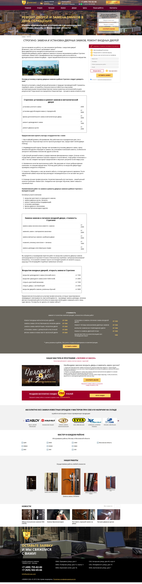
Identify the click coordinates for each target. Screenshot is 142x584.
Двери (74, 8)
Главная (28, 8)
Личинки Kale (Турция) (48, 424)
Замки (63, 8)
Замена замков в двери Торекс (51, 497)
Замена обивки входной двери (71, 493)
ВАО (25, 449)
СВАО (75, 446)
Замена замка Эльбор (91, 489)
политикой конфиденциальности (104, 79)
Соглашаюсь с (101, 79)
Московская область (105, 442)
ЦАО (25, 442)
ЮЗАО (51, 446)
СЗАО (75, 442)
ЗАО (50, 449)
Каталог (52, 8)
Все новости (108, 506)
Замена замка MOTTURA (110, 489)
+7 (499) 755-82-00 (89, 2)
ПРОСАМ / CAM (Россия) (110, 424)
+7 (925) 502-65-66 (89, 4)
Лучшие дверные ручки (105, 522)
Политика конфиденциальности (64, 579)
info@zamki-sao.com (29, 574)
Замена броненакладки (55, 522)
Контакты (113, 8)
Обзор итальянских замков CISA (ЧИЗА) (33, 522)
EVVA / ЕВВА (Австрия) (78, 424)
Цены (85, 8)
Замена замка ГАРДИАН (31, 492)
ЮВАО (26, 446)
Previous (23, 422)
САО (75, 449)
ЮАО (50, 442)
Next (118, 422)
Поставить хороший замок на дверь (82, 522)
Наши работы (98, 8)
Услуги (39, 8)
